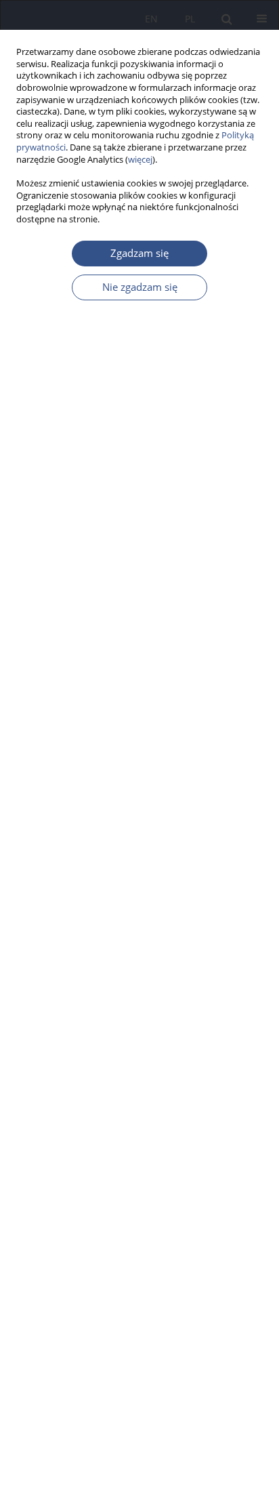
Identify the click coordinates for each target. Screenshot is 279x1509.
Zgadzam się (139, 253)
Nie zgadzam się (139, 287)
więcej (140, 159)
